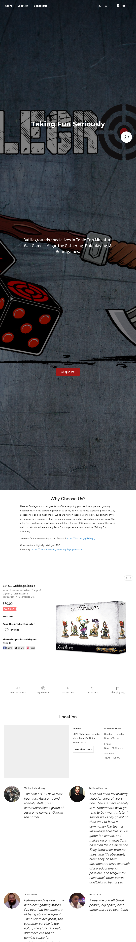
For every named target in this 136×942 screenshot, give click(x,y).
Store (8, 5)
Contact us (40, 5)
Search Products (18, 692)
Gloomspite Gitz (26, 596)
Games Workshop (21, 590)
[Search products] (126, 137)
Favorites (93, 692)
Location (23, 5)
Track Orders (68, 692)
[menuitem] (126, 578)
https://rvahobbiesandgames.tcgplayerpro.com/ (57, 549)
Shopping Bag (118, 692)
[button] (13, 629)
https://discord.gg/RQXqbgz (81, 538)
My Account (43, 692)
